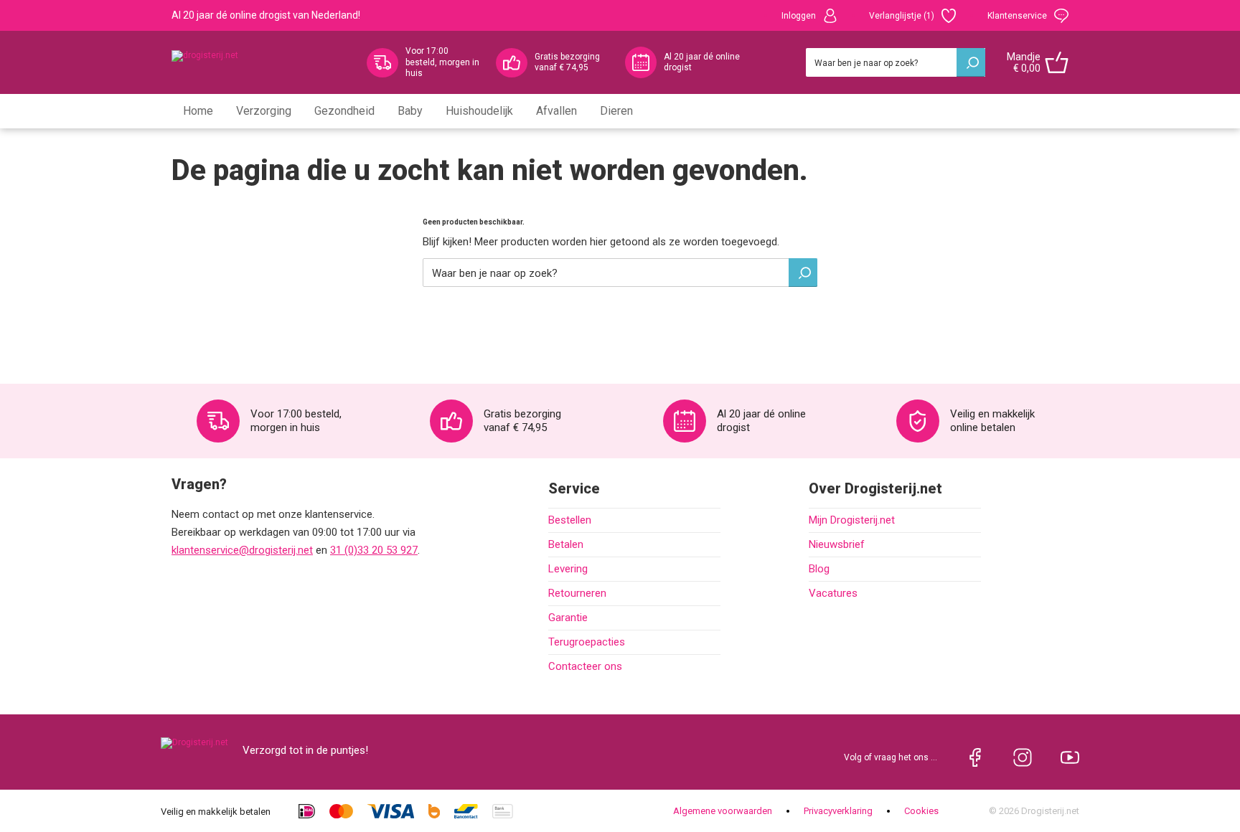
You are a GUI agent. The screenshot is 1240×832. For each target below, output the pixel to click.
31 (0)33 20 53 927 (374, 550)
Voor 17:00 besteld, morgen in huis (442, 62)
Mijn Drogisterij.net (852, 520)
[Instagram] (1022, 757)
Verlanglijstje (901, 16)
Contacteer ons (585, 666)
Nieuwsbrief (837, 544)
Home (198, 111)
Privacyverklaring (838, 810)
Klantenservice (1017, 16)
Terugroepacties (586, 641)
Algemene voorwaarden (722, 810)
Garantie (568, 617)
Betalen (565, 544)
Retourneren (577, 593)
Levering (568, 568)
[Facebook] (975, 757)
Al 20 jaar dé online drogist (702, 62)
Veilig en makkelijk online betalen (992, 421)
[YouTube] (1070, 757)
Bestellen (569, 520)
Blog (819, 568)
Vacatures (833, 593)
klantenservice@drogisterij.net (242, 550)
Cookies (921, 810)
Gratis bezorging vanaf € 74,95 (567, 62)
